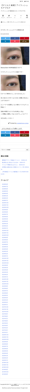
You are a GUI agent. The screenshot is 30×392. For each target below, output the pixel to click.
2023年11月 (5, 260)
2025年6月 (5, 216)
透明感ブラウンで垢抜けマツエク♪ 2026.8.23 (14, 160)
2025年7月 (5, 214)
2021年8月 (5, 316)
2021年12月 (5, 307)
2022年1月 (5, 304)
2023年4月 (5, 270)
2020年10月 (5, 339)
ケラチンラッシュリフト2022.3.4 (17, 22)
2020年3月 (5, 355)
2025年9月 (5, 209)
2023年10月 (5, 263)
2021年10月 (5, 311)
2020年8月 (5, 344)
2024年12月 (5, 230)
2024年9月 (5, 237)
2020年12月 (5, 334)
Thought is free (24, 388)
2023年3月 (5, 272)
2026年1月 (5, 200)
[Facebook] (15, 38)
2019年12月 (5, 362)
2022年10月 (5, 283)
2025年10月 (5, 207)
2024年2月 (5, 253)
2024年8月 (5, 239)
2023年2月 (5, 274)
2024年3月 (5, 251)
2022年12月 (5, 279)
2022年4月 (5, 297)
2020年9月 (5, 341)
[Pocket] (15, 41)
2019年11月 (5, 365)
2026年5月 (5, 191)
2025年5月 (5, 219)
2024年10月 (5, 235)
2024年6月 (5, 244)
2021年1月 (5, 332)
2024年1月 (5, 256)
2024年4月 (5, 249)
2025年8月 (5, 212)
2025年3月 (5, 223)
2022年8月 (5, 288)
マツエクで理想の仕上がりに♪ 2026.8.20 (13, 164)
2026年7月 (5, 186)
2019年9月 (5, 369)
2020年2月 (5, 358)
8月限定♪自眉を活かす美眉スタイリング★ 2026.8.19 (15, 168)
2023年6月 (5, 265)
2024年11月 (5, 233)
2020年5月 (5, 351)
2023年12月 (5, 258)
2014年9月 (5, 374)
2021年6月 (5, 321)
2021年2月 (5, 330)
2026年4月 (5, 193)
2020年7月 (5, 346)
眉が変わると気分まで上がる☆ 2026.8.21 (13, 162)
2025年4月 (5, 221)
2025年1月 (5, 228)
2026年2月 (5, 198)
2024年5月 (5, 246)
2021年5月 (5, 323)
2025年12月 (5, 202)
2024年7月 (5, 242)
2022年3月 (5, 300)
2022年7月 (5, 290)
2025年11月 (5, 205)
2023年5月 (5, 267)
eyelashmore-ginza (22, 123)
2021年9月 (5, 314)
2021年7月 (5, 318)
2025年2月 (5, 226)
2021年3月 (5, 327)
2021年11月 (5, 309)
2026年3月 (5, 195)
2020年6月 (5, 348)
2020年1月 (5, 360)
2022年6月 (5, 293)
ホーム (4, 22)
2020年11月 (5, 337)
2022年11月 (5, 281)
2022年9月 (5, 286)
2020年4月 (5, 353)
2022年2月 (5, 302)
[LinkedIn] (5, 41)
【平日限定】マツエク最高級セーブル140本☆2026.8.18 (14, 173)
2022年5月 (5, 295)
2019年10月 (5, 367)
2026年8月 (5, 184)
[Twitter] (5, 38)
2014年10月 (5, 371)
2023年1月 (5, 277)
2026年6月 (5, 189)
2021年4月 (5, 325)
